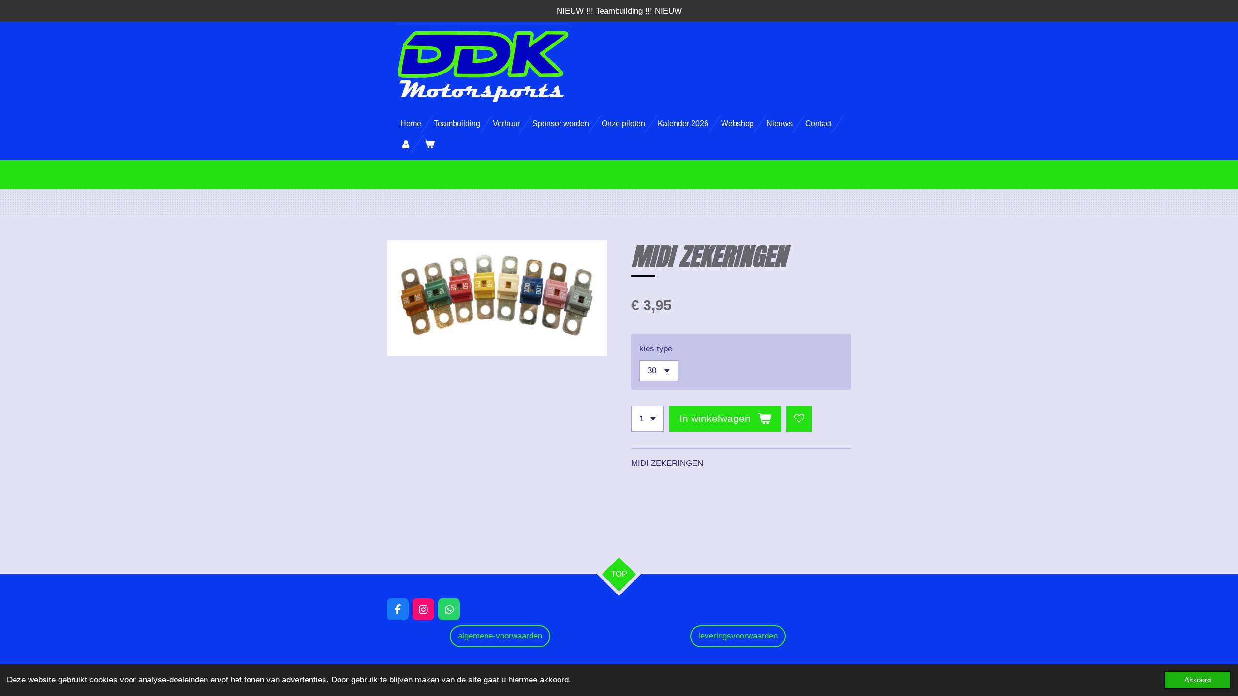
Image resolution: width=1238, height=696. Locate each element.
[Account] (405, 144)
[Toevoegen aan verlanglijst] (799, 419)
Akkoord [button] (1197, 680)
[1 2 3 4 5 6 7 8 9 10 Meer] (647, 419)
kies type (655, 348)
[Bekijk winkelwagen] (429, 144)
